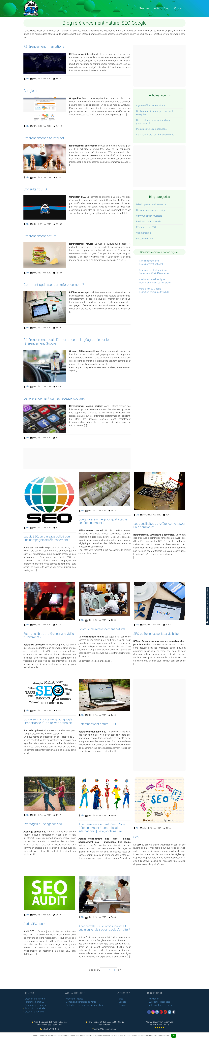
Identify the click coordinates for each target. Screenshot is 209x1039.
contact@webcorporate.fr (105, 1029)
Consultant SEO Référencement (154, 273)
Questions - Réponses (159, 1001)
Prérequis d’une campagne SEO (151, 129)
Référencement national (151, 264)
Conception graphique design (150, 210)
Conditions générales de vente (81, 1001)
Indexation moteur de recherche (154, 282)
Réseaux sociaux (144, 238)
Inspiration (153, 998)
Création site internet (35, 998)
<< (103, 969)
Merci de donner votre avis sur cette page (207, 604)
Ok (174, 1036)
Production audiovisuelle (148, 221)
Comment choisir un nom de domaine (155, 134)
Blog (166, 8)
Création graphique (34, 1011)
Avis (156, 8)
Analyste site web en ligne (152, 279)
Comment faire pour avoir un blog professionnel (153, 122)
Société (122, 1001)
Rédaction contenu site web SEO (155, 292)
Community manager (35, 1005)
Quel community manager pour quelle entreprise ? (155, 113)
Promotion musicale (35, 1008)
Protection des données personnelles (84, 1005)
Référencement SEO (146, 227)
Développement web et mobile (151, 204)
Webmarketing (143, 232)
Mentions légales (74, 998)
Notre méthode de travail (160, 1005)
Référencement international (153, 270)
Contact (178, 8)
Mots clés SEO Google (150, 288)
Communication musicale (149, 215)
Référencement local (149, 260)
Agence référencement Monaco (151, 105)
